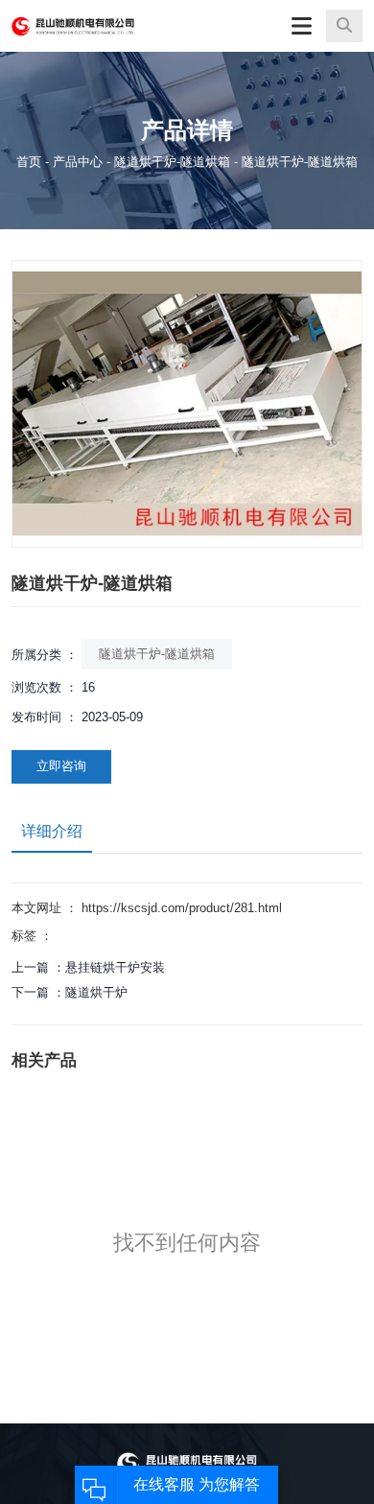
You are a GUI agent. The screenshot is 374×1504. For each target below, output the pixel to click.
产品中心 (78, 160)
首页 (30, 160)
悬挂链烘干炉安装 (115, 967)
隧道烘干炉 (96, 992)
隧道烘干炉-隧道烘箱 (172, 160)
